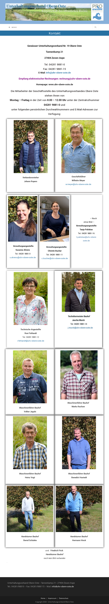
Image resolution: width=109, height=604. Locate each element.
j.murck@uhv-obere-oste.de (80, 327)
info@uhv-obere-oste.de (63, 586)
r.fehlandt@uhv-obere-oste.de (30, 340)
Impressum (52, 598)
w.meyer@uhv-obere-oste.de (78, 184)
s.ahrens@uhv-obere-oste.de (23, 257)
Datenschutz (63, 598)
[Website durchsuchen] (95, 27)
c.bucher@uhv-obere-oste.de (54, 258)
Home (43, 598)
